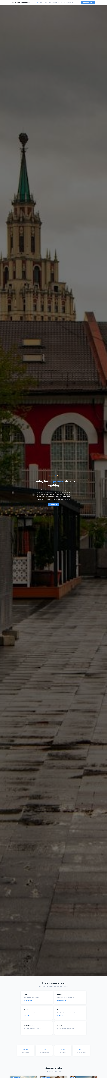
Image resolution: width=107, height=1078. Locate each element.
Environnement (67, 2)
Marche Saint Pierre (21, 3)
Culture (46, 2)
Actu (41, 2)
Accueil (36, 2)
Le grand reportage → (88, 2)
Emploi (60, 2)
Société (74, 2)
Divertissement (53, 2)
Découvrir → (53, 504)
